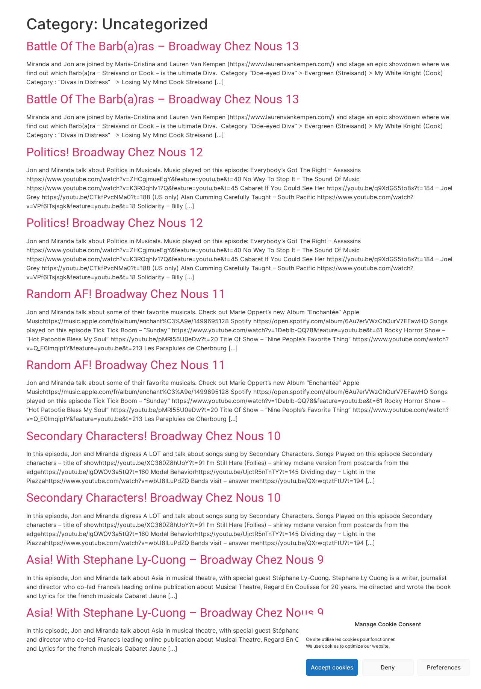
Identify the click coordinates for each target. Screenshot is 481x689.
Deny (388, 667)
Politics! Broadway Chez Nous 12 (114, 152)
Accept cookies (332, 667)
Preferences (444, 667)
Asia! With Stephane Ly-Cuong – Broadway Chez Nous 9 (175, 560)
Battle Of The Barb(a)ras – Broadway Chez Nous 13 (162, 46)
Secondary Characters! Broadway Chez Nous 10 (153, 436)
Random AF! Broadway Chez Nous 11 (125, 294)
